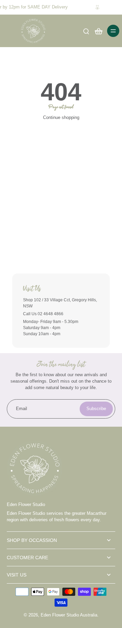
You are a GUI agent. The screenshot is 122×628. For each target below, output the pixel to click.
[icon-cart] (98, 31)
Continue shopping (61, 117)
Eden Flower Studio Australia (69, 615)
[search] (86, 31)
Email (21, 408)
